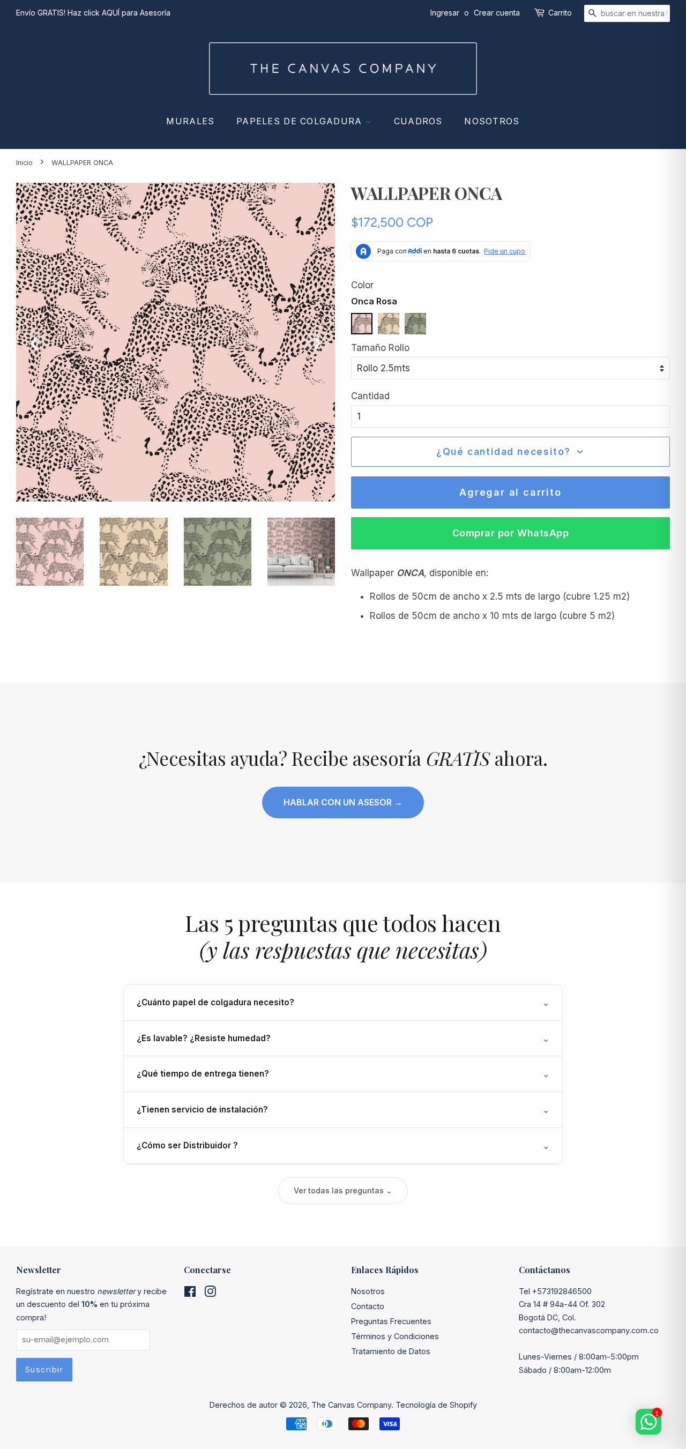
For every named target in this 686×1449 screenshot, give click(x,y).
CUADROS (418, 121)
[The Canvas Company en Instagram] (210, 1293)
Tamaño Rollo (380, 347)
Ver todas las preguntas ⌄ (343, 1190)
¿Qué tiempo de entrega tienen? (343, 1074)
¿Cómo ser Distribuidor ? (343, 1145)
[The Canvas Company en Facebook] (190, 1293)
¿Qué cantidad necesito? (503, 451)
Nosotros (368, 1291)
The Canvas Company (351, 1404)
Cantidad (370, 396)
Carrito (560, 12)
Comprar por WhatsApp (510, 533)
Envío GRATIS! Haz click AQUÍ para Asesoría (93, 12)
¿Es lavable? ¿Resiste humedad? (343, 1038)
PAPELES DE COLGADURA (301, 121)
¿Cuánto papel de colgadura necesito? (343, 1002)
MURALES (190, 121)
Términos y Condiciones (395, 1336)
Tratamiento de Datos (390, 1351)
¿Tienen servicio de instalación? (343, 1109)
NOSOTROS (491, 121)
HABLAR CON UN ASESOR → (343, 802)
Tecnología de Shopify (436, 1404)
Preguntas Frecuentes (391, 1321)
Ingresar (444, 12)
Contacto (367, 1306)
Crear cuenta (497, 12)
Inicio (24, 163)
